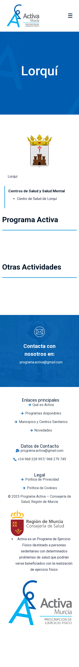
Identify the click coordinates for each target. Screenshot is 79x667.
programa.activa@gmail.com (41, 362)
